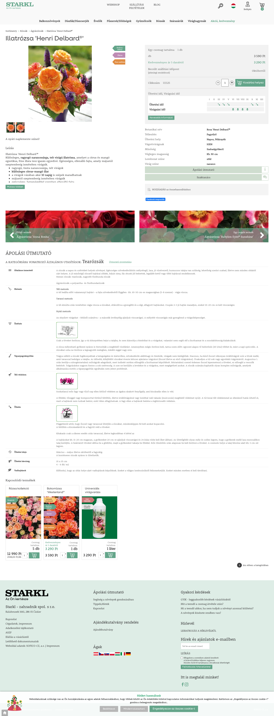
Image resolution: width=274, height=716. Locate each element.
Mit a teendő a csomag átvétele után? (202, 603)
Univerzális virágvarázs (92, 490)
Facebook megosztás (155, 199)
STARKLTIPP (49, 520)
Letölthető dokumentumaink (22, 641)
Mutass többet (15, 187)
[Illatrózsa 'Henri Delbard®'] (60, 84)
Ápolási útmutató (203, 169)
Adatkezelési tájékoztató (19, 628)
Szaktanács (203, 177)
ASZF (9, 632)
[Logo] (20, 6)
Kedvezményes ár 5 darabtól (53, 544)
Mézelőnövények (49, 500)
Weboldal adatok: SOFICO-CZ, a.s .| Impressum (33, 645)
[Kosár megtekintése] (261, 5)
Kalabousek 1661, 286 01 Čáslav (23, 611)
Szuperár (10, 500)
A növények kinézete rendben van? (201, 612)
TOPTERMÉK (87, 500)
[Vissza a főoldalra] (5, 713)
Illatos (119, 55)
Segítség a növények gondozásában (113, 599)
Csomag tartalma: (34, 544)
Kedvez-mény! (120, 48)
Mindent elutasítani (134, 709)
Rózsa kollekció (19, 488)
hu (233, 5)
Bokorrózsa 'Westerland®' (56, 490)
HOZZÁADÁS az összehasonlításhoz (171, 189)
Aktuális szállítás (87, 507)
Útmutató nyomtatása (120, 261)
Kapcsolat (11, 619)
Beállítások (109, 709)
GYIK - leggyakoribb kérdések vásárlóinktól (206, 599)
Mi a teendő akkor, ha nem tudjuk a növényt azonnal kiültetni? (217, 608)
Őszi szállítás (120, 62)
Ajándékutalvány (103, 629)
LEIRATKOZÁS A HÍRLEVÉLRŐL (198, 630)
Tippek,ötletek (101, 603)
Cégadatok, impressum (19, 623)
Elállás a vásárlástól (17, 636)
